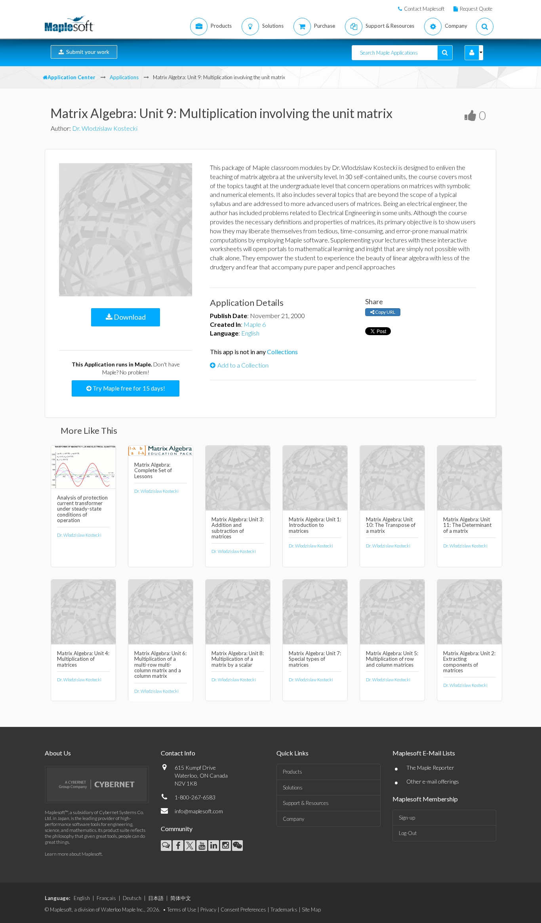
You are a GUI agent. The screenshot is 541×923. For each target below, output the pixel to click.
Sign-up (407, 817)
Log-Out (408, 833)
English (250, 333)
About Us (58, 753)
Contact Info (178, 753)
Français (106, 898)
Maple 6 (255, 324)
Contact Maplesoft (424, 9)
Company (293, 819)
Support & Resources (306, 803)
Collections (282, 351)
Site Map (311, 909)
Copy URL (384, 312)
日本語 (156, 898)
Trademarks (283, 909)
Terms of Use (181, 909)
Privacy (208, 909)
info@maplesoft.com (199, 811)
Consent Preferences (243, 909)
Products (292, 772)
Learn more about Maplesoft (73, 854)
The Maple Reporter (430, 767)
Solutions (293, 787)
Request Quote (476, 9)
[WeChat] (237, 845)
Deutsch (132, 898)
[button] (472, 52)
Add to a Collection (243, 365)
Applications (124, 77)
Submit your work (86, 51)
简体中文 (180, 898)
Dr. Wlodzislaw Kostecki (104, 128)
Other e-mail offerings (432, 781)
